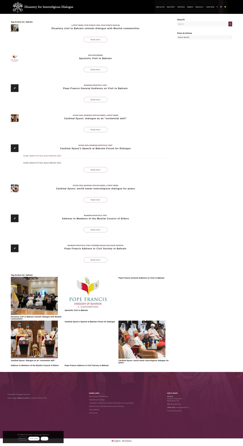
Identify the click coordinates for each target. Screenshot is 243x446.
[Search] (217, 7)
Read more (95, 39)
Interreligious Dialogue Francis (107, 245)
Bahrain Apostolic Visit (95, 85)
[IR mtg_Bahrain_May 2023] (15, 28)
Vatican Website (94, 410)
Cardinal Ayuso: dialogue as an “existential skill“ (95, 118)
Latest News (77, 25)
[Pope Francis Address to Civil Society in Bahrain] (15, 248)
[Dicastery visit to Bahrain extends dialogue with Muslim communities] (34, 314)
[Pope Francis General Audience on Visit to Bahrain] (15, 88)
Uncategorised (95, 55)
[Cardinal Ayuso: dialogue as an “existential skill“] (34, 358)
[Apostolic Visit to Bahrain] (88, 307)
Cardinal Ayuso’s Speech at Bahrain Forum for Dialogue (95, 148)
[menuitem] (160, 7)
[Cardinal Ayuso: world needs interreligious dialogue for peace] (141, 358)
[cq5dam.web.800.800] (15, 118)
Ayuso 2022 (78, 115)
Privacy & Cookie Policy (174, 411)
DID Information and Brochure (98, 396)
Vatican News (93, 413)
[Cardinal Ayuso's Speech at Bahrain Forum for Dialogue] (15, 148)
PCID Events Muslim (110, 25)
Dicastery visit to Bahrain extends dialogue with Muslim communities (95, 28)
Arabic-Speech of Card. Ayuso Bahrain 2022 (42, 155)
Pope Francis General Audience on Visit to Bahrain (95, 88)
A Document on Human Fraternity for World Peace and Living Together (111, 403)
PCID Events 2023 (92, 25)
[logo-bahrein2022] (15, 58)
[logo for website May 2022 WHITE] (44, 7)
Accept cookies (34, 438)
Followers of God (23, 398)
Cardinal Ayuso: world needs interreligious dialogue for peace (95, 188)
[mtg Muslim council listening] (15, 188)
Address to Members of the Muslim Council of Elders (95, 218)
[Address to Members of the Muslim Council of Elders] (15, 218)
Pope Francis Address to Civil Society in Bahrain (95, 248)
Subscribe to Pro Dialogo (97, 400)
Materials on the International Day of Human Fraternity (106, 406)
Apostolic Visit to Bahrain (95, 58)
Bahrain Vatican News (94, 115)
